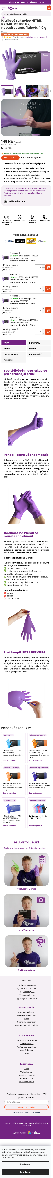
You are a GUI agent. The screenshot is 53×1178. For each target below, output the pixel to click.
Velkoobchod (26, 1072)
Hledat (3, 18)
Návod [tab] (32, 348)
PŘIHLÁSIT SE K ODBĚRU (26, 1107)
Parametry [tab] (34, 343)
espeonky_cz (28, 995)
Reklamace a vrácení (26, 1015)
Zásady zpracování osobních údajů (26, 1112)
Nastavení (25, 1164)
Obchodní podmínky (26, 1022)
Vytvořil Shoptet (19, 1133)
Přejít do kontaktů (28, 998)
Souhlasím (25, 1172)
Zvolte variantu (10, 157)
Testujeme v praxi (26, 889)
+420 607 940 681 (28, 988)
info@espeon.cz (28, 985)
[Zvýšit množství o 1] (43, 266)
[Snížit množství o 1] (43, 268)
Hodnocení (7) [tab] (36, 354)
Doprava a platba (26, 1012)
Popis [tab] (6, 342)
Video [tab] (7, 348)
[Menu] (3, 8)
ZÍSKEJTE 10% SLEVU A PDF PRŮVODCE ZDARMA (26, 2)
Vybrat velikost (26, 1043)
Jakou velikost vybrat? (31, 157)
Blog (27, 1053)
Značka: (11, 39)
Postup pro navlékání (26, 1047)
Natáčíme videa (26, 970)
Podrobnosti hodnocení (36, 37)
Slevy (26, 1018)
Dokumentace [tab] (11, 354)
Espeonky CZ (28, 991)
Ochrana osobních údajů (26, 1025)
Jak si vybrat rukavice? (27, 1040)
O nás (26, 1069)
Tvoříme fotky (26, 930)
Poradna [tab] (8, 360)
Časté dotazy (26, 1050)
